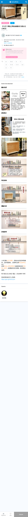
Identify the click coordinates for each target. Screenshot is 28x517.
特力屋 (17, 64)
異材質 (11, 61)
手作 (11, 67)
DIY (20, 61)
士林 (6, 64)
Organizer (3, 515)
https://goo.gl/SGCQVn (8, 279)
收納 (22, 64)
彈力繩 (11, 64)
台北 (6, 67)
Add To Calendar (8, 43)
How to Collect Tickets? (12, 57)
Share (24, 5)
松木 (6, 61)
